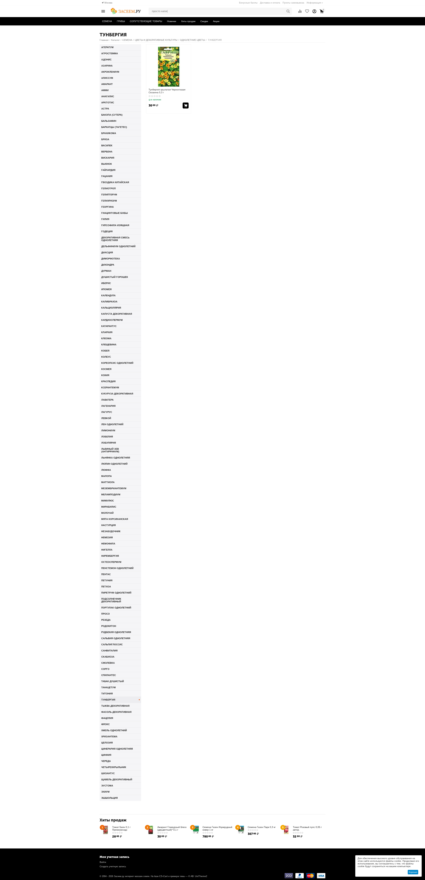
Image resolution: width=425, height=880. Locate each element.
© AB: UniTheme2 (197, 876)
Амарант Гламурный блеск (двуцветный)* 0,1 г (171, 828)
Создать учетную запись (113, 866)
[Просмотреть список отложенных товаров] (307, 11)
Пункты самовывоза (293, 2)
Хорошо (413, 872)
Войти (103, 862)
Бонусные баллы (248, 2)
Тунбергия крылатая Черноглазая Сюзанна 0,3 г (167, 91)
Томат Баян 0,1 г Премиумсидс (121, 828)
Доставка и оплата (270, 2)
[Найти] (288, 11)
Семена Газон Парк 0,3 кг (262, 827)
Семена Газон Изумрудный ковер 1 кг (217, 828)
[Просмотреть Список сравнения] (300, 11)
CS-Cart (163, 876)
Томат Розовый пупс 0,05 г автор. (307, 828)
